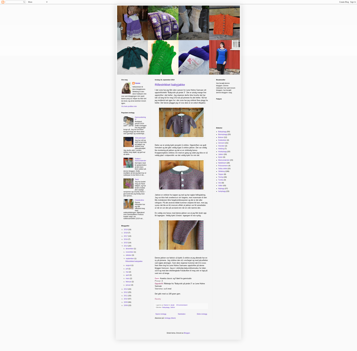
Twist (137, 179)
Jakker (172, 307)
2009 (126, 302)
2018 (126, 233)
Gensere (221, 143)
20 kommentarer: (182, 305)
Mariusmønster (224, 160)
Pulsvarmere (223, 166)
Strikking (221, 171)
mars (128, 278)
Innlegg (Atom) (170, 318)
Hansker (221, 146)
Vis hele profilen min (129, 106)
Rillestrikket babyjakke (170, 84)
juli (127, 269)
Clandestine (139, 200)
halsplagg (222, 191)
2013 (126, 289)
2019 (126, 230)
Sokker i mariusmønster (140, 160)
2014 (126, 246)
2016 (126, 239)
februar (129, 282)
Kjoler (220, 157)
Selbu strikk (222, 169)
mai (127, 272)
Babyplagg (165, 307)
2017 (126, 236)
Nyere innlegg (160, 314)
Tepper (221, 174)
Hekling (221, 149)
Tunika (220, 180)
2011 (126, 296)
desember (130, 249)
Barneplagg (222, 134)
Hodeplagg (222, 152)
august (128, 265)
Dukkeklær (222, 140)
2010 (126, 299)
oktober (129, 255)
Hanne (137, 83)
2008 (126, 305)
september (130, 259)
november (130, 252)
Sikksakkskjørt (140, 138)
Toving (220, 177)
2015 (126, 243)
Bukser (221, 137)
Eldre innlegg (202, 314)
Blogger (187, 333)
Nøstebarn (222, 163)
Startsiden (181, 314)
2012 (126, 292)
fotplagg (221, 189)
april (128, 275)
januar (128, 285)
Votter (220, 186)
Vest (219, 183)
